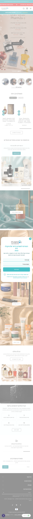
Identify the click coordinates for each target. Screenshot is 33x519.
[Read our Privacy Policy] (28, 277)
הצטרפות (16, 269)
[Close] (30, 239)
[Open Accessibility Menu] (3, 515)
